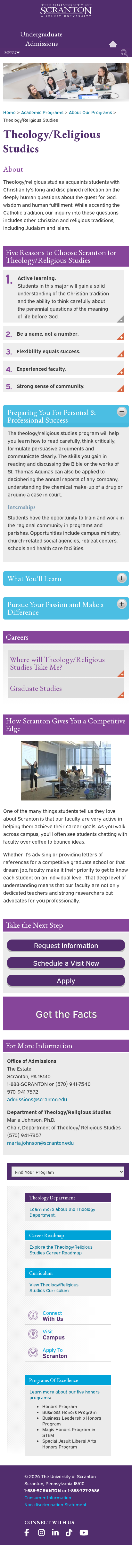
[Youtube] (83, 1533)
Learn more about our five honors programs (64, 1394)
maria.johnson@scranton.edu (40, 1142)
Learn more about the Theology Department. (62, 1212)
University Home (113, 44)
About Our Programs (90, 112)
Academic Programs (42, 112)
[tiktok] (70, 1533)
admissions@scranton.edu (37, 1099)
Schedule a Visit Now (66, 962)
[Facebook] (28, 1533)
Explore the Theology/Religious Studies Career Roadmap (61, 1249)
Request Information (66, 945)
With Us (53, 1315)
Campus (54, 1334)
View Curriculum (53, 1287)
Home (9, 112)
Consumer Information (47, 1497)
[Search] (125, 53)
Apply (66, 980)
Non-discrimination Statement (55, 1504)
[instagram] (42, 1533)
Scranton (55, 1352)
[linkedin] (56, 1533)
